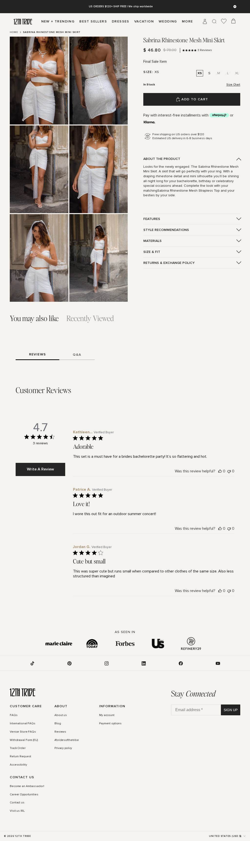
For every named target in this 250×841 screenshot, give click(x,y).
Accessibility (18, 764)
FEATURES (151, 219)
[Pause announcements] (235, 7)
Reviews (60, 731)
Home (14, 32)
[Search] (214, 21)
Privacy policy (63, 748)
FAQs (14, 715)
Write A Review (40, 469)
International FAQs (22, 723)
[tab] (34, 318)
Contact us (17, 802)
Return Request (20, 756)
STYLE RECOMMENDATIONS (166, 230)
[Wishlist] (224, 21)
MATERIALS (152, 241)
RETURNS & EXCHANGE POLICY (169, 263)
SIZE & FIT (151, 252)
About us (60, 715)
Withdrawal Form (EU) (24, 740)
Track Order (18, 748)
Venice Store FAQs (23, 731)
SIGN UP (231, 710)
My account (107, 715)
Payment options (110, 723)
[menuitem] (187, 21)
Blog (57, 723)
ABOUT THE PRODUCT (161, 159)
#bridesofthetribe (66, 740)
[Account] (205, 21)
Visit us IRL (17, 811)
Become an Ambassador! (27, 786)
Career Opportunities (24, 794)
